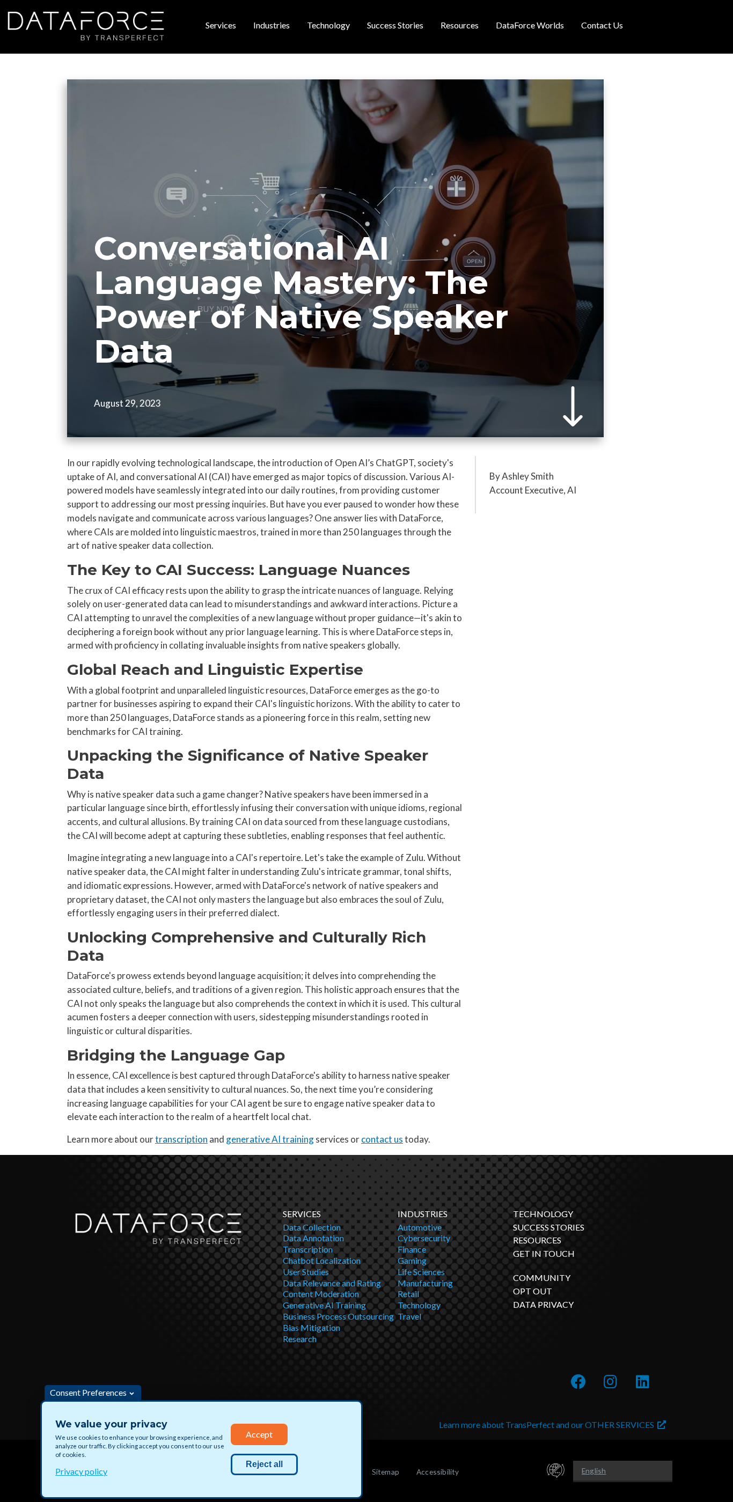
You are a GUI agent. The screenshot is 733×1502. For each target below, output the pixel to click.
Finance (412, 1249)
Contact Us (602, 25)
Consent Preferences (88, 1392)
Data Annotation (313, 1238)
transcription (181, 1139)
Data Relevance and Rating (332, 1283)
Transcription (308, 1249)
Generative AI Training (324, 1305)
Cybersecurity (424, 1238)
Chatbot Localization (322, 1260)
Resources (460, 25)
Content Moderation (321, 1294)
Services (221, 25)
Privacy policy (81, 1471)
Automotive (420, 1227)
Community (541, 1277)
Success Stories (395, 25)
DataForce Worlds (530, 25)
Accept (259, 1434)
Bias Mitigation (311, 1327)
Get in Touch (544, 1253)
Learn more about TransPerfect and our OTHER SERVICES (548, 1424)
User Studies (306, 1272)
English (594, 1470)
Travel (409, 1316)
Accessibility (437, 1471)
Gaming (412, 1260)
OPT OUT (532, 1291)
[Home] (86, 26)
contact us (382, 1139)
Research (300, 1339)
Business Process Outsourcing (338, 1316)
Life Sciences (421, 1272)
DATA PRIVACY (543, 1304)
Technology (328, 25)
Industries (271, 25)
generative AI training (270, 1139)
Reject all (264, 1464)
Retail (408, 1294)
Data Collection (312, 1227)
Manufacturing (425, 1283)
